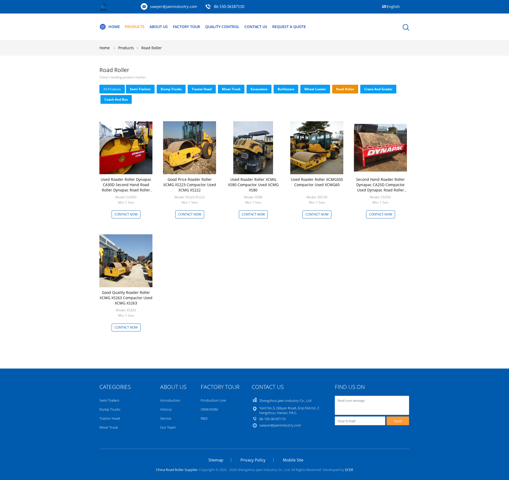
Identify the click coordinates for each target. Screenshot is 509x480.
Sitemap (215, 460)
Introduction (170, 400)
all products (112, 89)
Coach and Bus (116, 99)
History (166, 409)
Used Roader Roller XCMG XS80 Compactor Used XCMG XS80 (253, 184)
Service (165, 418)
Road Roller (151, 47)
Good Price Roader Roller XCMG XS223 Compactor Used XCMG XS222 (189, 184)
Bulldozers (286, 89)
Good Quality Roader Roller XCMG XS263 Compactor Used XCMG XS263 (126, 298)
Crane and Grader (378, 89)
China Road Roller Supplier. (177, 469)
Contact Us (255, 26)
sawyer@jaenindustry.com (173, 6)
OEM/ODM (209, 409)
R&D (204, 418)
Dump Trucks (171, 89)
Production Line (213, 400)
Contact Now (126, 214)
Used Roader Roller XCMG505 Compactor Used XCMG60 (317, 182)
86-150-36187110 (229, 7)
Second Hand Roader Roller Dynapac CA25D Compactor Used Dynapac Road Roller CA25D (380, 187)
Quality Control (222, 26)
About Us (159, 26)
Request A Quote (289, 26)
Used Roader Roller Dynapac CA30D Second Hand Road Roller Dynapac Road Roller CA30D (126, 187)
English (393, 6)
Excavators (259, 89)
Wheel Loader (315, 89)
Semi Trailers (140, 89)
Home (114, 26)
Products (134, 26)
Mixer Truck (231, 89)
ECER (349, 469)
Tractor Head (202, 89)
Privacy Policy (253, 460)
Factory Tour (186, 26)
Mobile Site (293, 460)
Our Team (168, 427)
